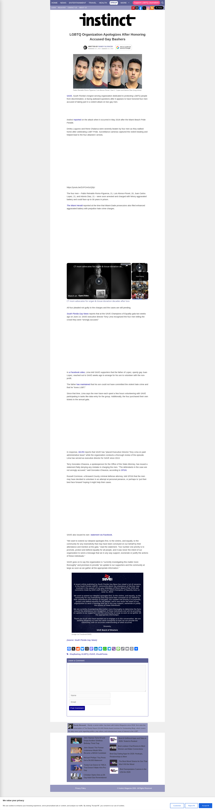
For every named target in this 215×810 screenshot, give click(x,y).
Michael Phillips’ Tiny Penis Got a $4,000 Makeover (95, 759)
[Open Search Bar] (162, 3)
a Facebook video (77, 372)
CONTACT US (72, 8)
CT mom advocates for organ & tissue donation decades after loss (99, 266)
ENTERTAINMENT (77, 3)
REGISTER (62, 8)
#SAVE (92, 654)
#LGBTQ (84, 654)
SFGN (124, 470)
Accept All (205, 806)
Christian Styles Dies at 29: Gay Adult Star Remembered (95, 776)
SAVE (69, 96)
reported (77, 120)
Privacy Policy (80, 788)
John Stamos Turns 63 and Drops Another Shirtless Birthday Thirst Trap (94, 740)
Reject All (191, 806)
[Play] (140, 285)
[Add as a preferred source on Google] (123, 47)
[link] (70, 266)
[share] (127, 266)
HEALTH (103, 3)
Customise (177, 806)
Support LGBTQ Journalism (146, 3)
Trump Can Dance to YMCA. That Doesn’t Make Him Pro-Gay (95, 767)
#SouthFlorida (101, 654)
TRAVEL (92, 3)
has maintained (83, 384)
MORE (124, 3)
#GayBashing (75, 654)
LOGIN (53, 8)
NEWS (63, 3)
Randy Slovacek (105, 46)
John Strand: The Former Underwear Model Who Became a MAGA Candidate (95, 750)
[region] (107, 803)
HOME (55, 3)
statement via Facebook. (101, 535)
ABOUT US (83, 8)
